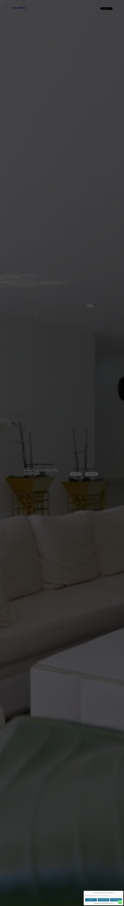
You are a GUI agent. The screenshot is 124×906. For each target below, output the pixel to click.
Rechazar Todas (103, 899)
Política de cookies (97, 903)
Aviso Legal (111, 903)
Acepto (91, 899)
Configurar (116, 899)
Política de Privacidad (104, 903)
